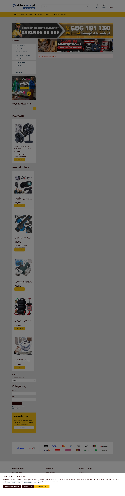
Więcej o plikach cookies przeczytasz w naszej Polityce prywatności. (22, 482)
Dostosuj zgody (28, 486)
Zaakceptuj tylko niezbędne (12, 486)
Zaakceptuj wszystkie (41, 486)
